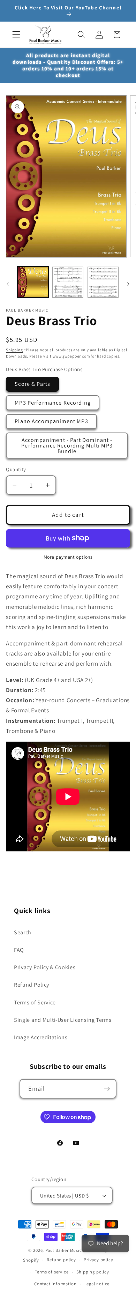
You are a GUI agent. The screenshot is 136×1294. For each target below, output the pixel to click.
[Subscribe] (107, 1088)
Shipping (14, 349)
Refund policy (61, 1260)
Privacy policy (98, 1260)
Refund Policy (31, 984)
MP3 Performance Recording (53, 402)
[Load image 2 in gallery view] (67, 282)
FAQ (19, 950)
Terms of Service (35, 1002)
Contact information (55, 1284)
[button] (16, 35)
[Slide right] (128, 284)
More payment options (68, 557)
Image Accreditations (41, 1037)
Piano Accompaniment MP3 (51, 421)
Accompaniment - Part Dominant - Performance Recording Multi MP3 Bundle (67, 445)
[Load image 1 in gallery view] (32, 282)
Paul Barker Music (64, 1250)
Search (22, 932)
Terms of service (52, 1272)
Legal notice (97, 1284)
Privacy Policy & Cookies (45, 967)
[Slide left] (7, 284)
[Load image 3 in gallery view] (103, 282)
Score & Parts (32, 384)
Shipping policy (92, 1272)
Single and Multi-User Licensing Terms (63, 1020)
